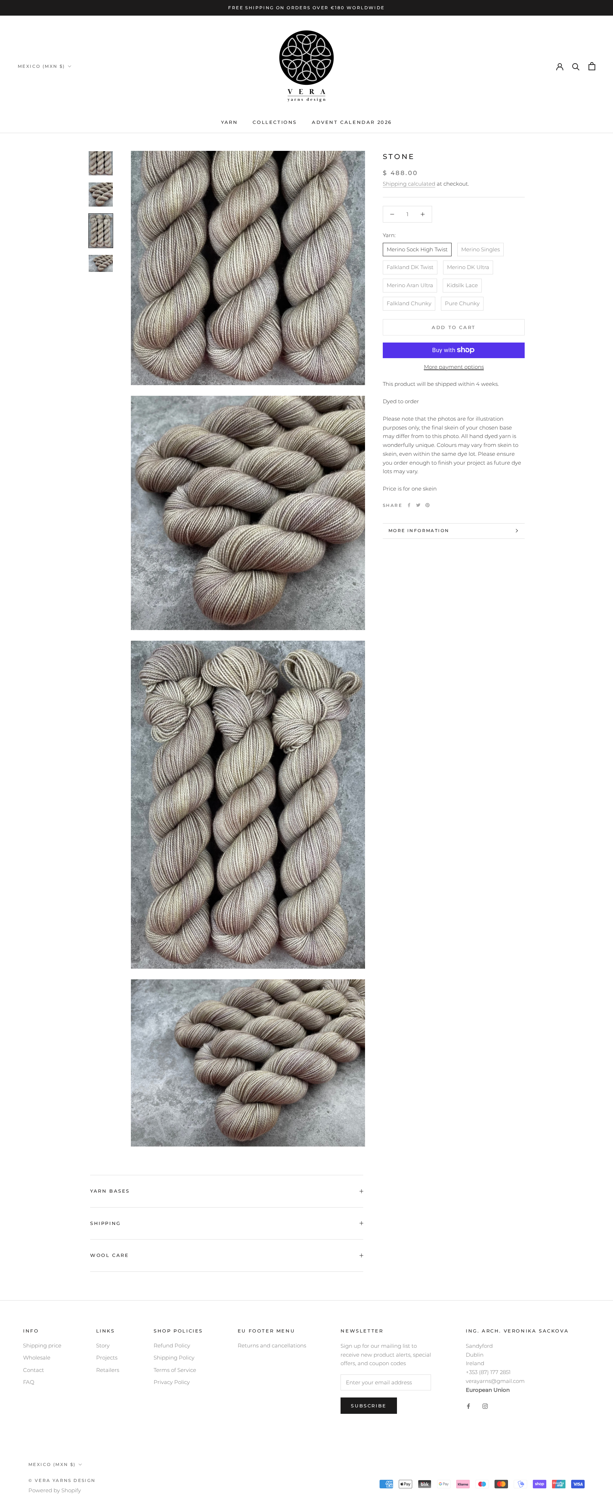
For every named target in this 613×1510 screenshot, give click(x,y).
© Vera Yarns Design (62, 1480)
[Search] (576, 66)
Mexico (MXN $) (41, 66)
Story (103, 1345)
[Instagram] (485, 1405)
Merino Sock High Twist (417, 249)
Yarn (229, 122)
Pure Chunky (462, 303)
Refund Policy (172, 1345)
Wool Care (109, 1255)
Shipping (105, 1223)
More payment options (454, 366)
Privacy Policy (172, 1382)
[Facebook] (409, 505)
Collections (275, 122)
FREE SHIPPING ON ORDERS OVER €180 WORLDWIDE (306, 7)
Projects (106, 1357)
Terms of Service (175, 1370)
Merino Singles (480, 249)
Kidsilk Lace (462, 285)
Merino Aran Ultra (410, 285)
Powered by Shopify (54, 1490)
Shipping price (42, 1345)
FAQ (28, 1382)
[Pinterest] (427, 505)
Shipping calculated (409, 183)
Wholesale (36, 1357)
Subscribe (368, 1405)
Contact (33, 1370)
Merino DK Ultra (468, 267)
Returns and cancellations (272, 1345)
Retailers (107, 1370)
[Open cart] (592, 66)
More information (418, 530)
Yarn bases (110, 1191)
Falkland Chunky (409, 303)
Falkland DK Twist (410, 267)
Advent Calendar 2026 (352, 122)
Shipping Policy (174, 1357)
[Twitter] (418, 505)
